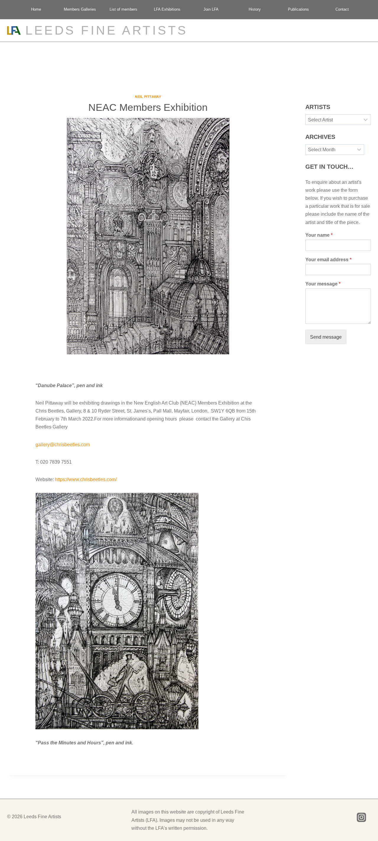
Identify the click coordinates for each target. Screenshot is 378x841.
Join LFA (211, 9)
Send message (326, 337)
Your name (319, 235)
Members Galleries (80, 9)
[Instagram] (361, 817)
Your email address (328, 259)
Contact (342, 9)
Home (36, 9)
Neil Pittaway (148, 96)
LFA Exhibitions (167, 9)
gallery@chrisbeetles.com (62, 444)
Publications (298, 9)
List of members (123, 9)
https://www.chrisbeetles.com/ (86, 479)
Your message (322, 284)
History (255, 9)
